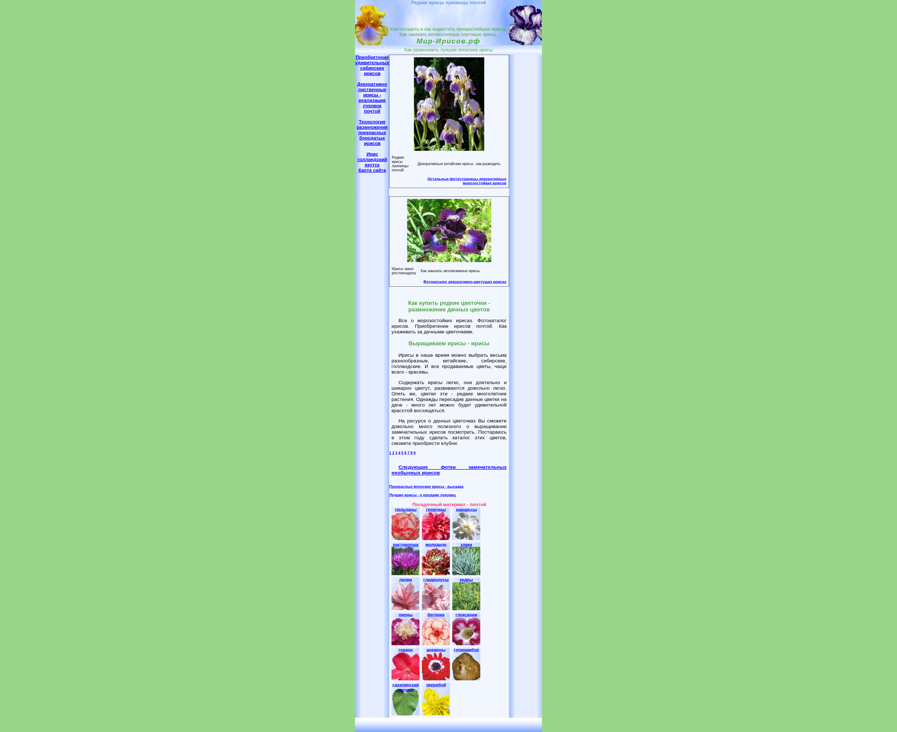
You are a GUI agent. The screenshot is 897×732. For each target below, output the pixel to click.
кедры (466, 579)
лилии (405, 579)
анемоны (436, 650)
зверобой (436, 685)
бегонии (436, 615)
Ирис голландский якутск (372, 159)
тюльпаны (405, 509)
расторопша (405, 544)
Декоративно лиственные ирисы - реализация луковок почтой (372, 98)
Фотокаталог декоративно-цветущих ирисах (464, 282)
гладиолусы (435, 579)
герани (406, 650)
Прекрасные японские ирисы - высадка (426, 487)
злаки (466, 544)
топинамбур (466, 650)
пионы (406, 615)
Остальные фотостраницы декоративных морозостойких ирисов (466, 181)
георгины (436, 509)
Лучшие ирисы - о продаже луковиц (422, 495)
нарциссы (466, 509)
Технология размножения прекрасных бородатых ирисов (372, 132)
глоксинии (466, 615)
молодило (435, 544)
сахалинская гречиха (405, 687)
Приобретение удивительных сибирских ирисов (372, 65)
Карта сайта (372, 170)
